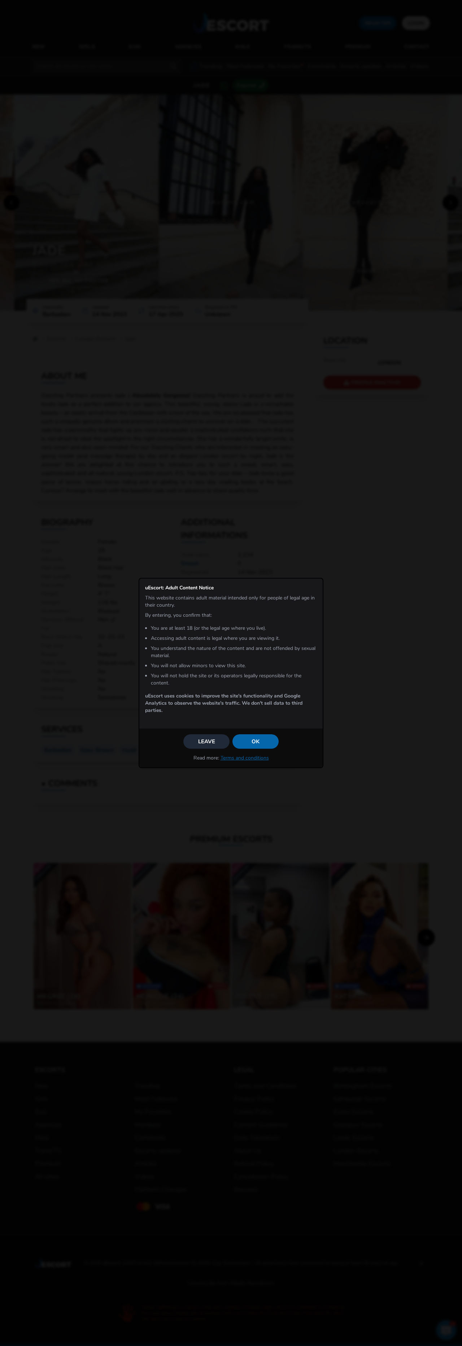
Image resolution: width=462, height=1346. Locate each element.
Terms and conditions (245, 757)
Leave (206, 741)
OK (256, 741)
